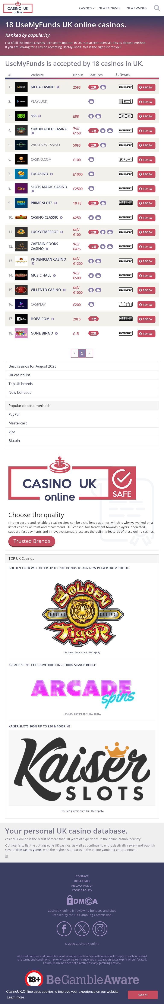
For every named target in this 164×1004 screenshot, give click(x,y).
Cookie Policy (82, 890)
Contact (82, 876)
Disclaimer (82, 881)
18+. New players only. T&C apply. (82, 652)
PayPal (14, 414)
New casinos (137, 8)
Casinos (85, 8)
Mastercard (18, 423)
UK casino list (19, 374)
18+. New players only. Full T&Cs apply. (82, 810)
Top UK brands (21, 383)
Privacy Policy (82, 885)
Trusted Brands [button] (31, 540)
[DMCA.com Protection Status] (82, 904)
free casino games (29, 850)
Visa (12, 431)
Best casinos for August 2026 (33, 366)
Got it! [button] (143, 995)
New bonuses (109, 8)
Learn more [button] (15, 997)
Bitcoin (14, 440)
